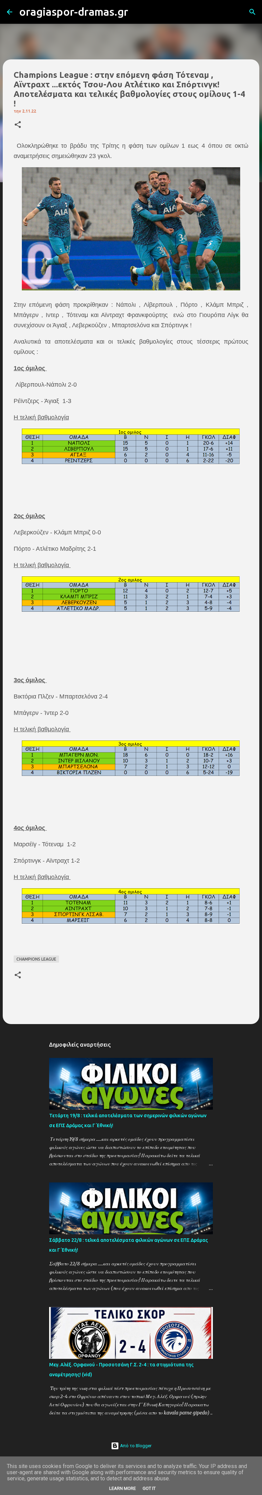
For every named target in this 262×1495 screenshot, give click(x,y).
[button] (18, 125)
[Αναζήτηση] (138, 12)
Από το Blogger (135, 1445)
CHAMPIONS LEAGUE (36, 959)
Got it (149, 1488)
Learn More (122, 1488)
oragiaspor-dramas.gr (73, 11)
